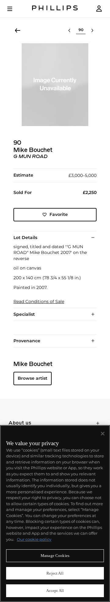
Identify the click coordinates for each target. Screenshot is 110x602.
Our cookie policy (34, 539)
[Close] (102, 433)
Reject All (54, 573)
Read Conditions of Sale (38, 301)
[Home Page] (55, 8)
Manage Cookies (55, 555)
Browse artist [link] (32, 378)
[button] (55, 84)
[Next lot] (92, 30)
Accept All (55, 590)
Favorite (59, 214)
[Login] (99, 8)
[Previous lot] (69, 30)
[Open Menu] (14, 9)
